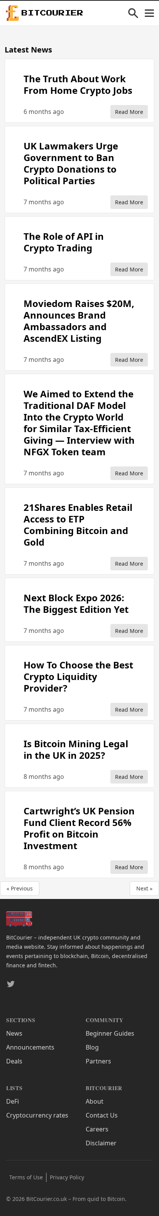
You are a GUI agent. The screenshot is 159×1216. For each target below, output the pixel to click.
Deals (14, 1061)
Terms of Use (26, 1177)
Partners (98, 1061)
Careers (97, 1129)
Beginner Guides (110, 1033)
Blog (92, 1047)
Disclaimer (101, 1143)
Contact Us (102, 1115)
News (14, 1033)
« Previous (20, 888)
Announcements (30, 1047)
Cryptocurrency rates (37, 1115)
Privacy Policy (67, 1177)
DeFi (12, 1101)
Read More (129, 111)
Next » (144, 888)
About (94, 1101)
